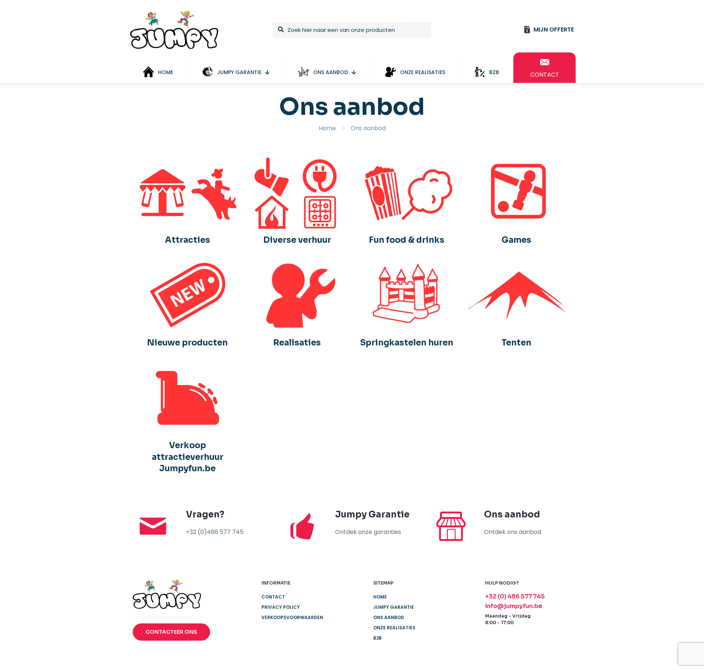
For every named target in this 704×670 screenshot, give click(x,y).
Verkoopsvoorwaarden (292, 617)
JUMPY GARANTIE (393, 607)
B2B (377, 638)
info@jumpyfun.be (513, 606)
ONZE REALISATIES (394, 628)
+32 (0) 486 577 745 (515, 596)
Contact (273, 597)
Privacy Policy (280, 607)
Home (327, 128)
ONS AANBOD (388, 617)
